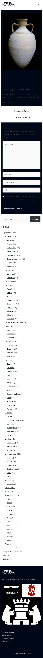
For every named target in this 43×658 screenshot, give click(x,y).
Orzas (9, 435)
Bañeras (10, 401)
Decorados (11, 304)
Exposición (35, 83)
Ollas (9, 315)
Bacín (9, 398)
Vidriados (10, 319)
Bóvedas (10, 368)
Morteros (10, 431)
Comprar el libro (8, 632)
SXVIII (9, 533)
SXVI (8, 529)
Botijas (9, 293)
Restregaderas (10, 495)
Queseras (10, 521)
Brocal (9, 510)
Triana (9, 450)
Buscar (35, 219)
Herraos (10, 307)
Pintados (10, 266)
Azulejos (8, 236)
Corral (7, 326)
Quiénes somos (8, 638)
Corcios (10, 514)
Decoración (11, 548)
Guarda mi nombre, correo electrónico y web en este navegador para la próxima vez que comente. (21, 200)
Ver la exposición (8, 635)
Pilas (8, 499)
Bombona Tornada (14, 420)
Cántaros (26, 83)
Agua (21, 83)
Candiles (8, 270)
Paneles (10, 262)
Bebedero (11, 334)
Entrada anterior (21, 111)
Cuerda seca (11, 248)
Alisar (9, 240)
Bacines (10, 458)
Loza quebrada (10, 454)
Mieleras (12, 386)
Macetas (8, 480)
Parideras (10, 409)
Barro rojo (11, 443)
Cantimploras (12, 300)
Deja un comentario (10, 83)
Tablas (9, 503)
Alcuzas (10, 416)
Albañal (9, 330)
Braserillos (11, 345)
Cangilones (9, 281)
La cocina (8, 412)
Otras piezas (10, 488)
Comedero (11, 337)
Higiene (8, 390)
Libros (5, 555)
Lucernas (10, 274)
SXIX (8, 525)
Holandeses (11, 255)
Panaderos (11, 278)
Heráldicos (11, 251)
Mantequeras (12, 428)
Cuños (7, 360)
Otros (9, 476)
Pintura (7, 491)
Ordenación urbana (14, 259)
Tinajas (9, 382)
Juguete (10, 311)
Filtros (9, 518)
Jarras (9, 424)
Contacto (5, 641)
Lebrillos (10, 379)
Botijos (9, 296)
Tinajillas (10, 540)
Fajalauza (10, 446)
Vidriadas (10, 484)
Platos (9, 356)
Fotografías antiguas (10, 551)
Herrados (10, 375)
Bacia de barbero (13, 394)
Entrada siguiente (22, 117)
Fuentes (10, 352)
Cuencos (8, 341)
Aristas (9, 244)
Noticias (6, 559)
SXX (8, 536)
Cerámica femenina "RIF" (14, 322)
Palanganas (11, 405)
